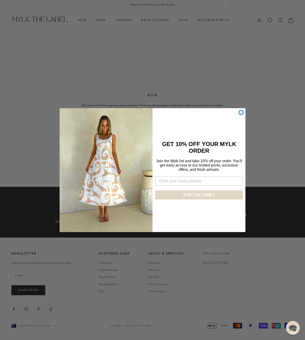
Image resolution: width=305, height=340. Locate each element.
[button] (293, 328)
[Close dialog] (241, 112)
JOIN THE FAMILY (199, 195)
